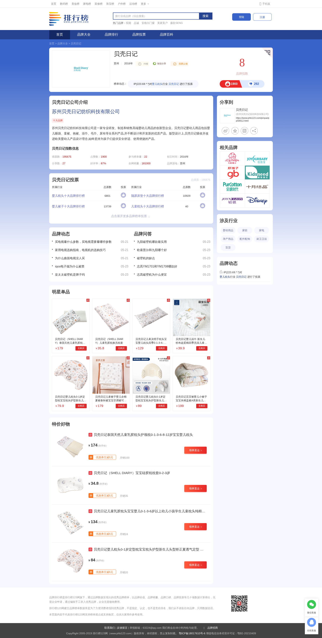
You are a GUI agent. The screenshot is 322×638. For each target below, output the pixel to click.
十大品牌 (58, 120)
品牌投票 (139, 34)
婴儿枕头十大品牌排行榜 (68, 195)
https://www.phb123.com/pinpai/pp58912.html (252, 119)
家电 (261, 230)
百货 (228, 247)
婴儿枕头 (157, 83)
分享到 (226, 102)
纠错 (146, 63)
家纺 (244, 230)
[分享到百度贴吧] (244, 130)
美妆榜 (75, 3)
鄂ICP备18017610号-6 (192, 633)
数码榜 (64, 3)
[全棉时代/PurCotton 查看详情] (232, 186)
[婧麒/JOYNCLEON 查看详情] (232, 200)
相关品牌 (229, 147)
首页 (53, 3)
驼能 (128, 22)
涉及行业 (229, 220)
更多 (143, 3)
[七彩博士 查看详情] (232, 158)
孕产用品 (228, 238)
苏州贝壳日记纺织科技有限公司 (86, 111)
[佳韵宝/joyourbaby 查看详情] (257, 158)
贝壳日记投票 (65, 179)
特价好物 (61, 424)
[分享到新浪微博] (225, 130)
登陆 (241, 16)
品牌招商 (212, 627)
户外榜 (122, 3)
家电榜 (87, 3)
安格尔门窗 (148, 22)
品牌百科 (166, 34)
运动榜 (133, 3)
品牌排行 (111, 34)
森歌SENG (176, 22)
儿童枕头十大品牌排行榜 (147, 206)
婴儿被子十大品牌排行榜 (68, 206)
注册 (262, 17)
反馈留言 (122, 627)
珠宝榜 (110, 3)
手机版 (266, 3)
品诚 (136, 22)
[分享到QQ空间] (235, 130)
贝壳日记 (76, 43)
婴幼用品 (228, 230)
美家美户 (162, 22)
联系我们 (109, 627)
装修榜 (98, 3)
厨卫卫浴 (261, 238)
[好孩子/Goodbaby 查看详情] (232, 172)
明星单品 (61, 291)
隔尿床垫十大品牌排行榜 (147, 195)
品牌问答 (143, 233)
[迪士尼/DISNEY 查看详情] (257, 200)
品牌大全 (84, 34)
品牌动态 (61, 233)
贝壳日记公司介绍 (70, 102)
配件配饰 (245, 238)
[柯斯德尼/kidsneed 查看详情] (257, 172)
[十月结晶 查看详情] (257, 186)
